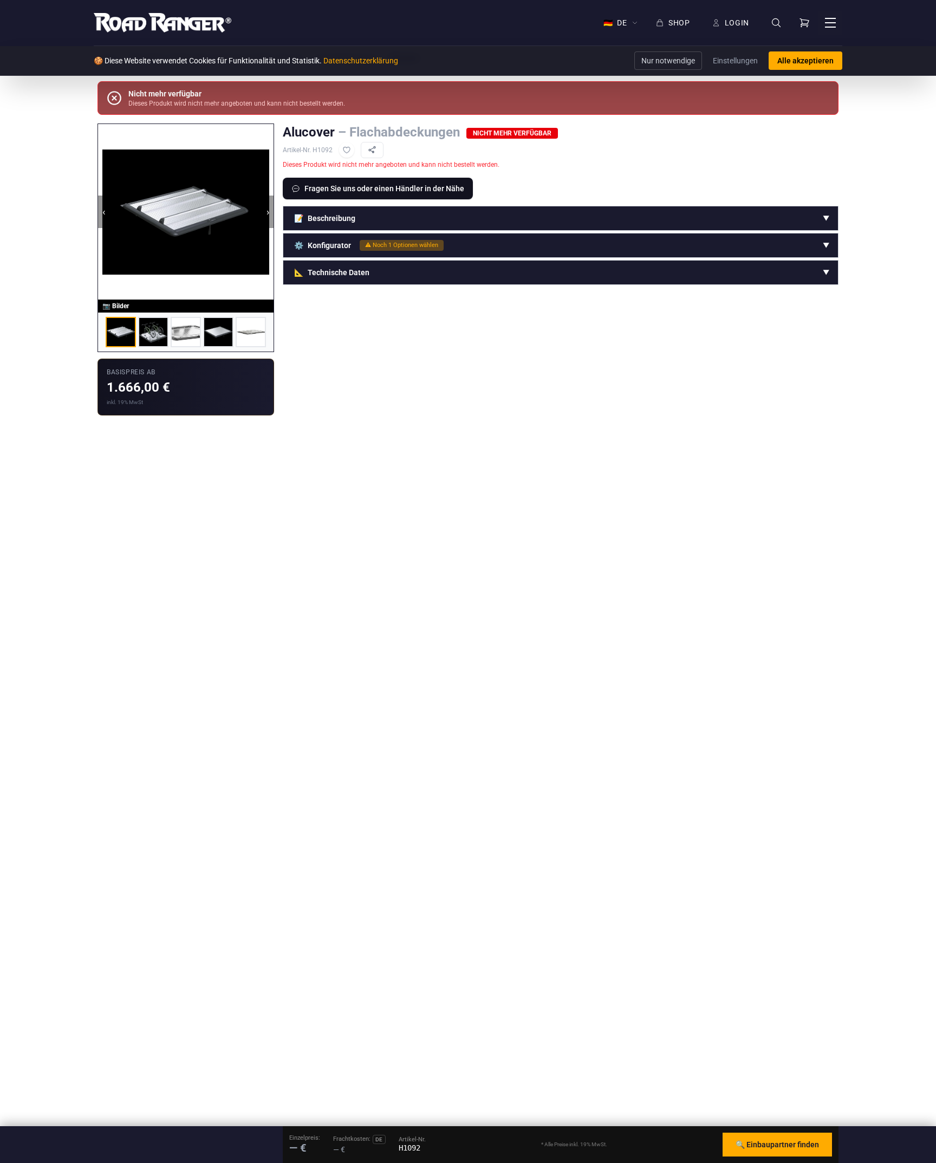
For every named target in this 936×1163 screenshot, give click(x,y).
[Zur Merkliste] (346, 150)
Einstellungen (735, 60)
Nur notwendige (668, 60)
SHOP (679, 22)
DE (615, 22)
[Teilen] (372, 150)
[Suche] (776, 23)
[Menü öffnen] (830, 23)
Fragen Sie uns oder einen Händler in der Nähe (384, 188)
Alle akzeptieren (805, 60)
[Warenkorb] (804, 23)
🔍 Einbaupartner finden (777, 1144)
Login (737, 22)
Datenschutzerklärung (360, 60)
